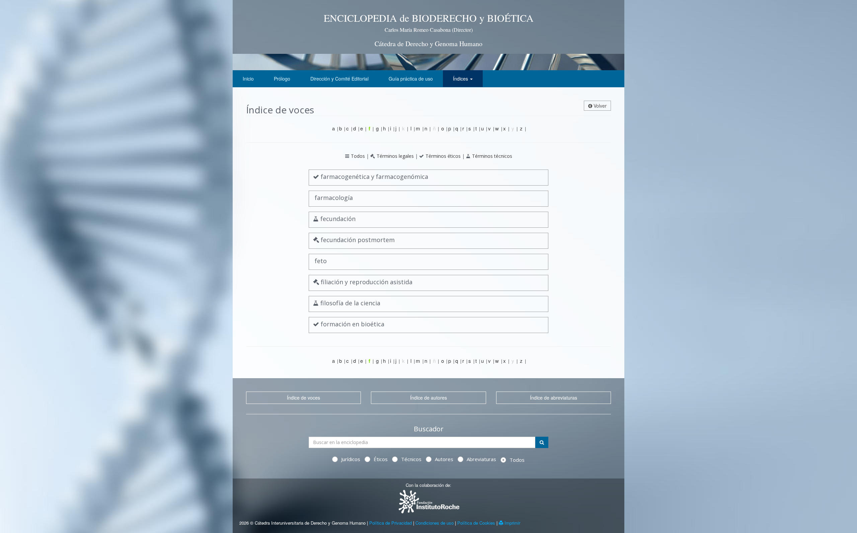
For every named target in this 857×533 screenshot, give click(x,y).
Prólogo (282, 78)
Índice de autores (428, 397)
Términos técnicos (492, 156)
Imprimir (511, 523)
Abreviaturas (481, 459)
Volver (599, 105)
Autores (444, 459)
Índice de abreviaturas (553, 397)
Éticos (381, 459)
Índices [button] (461, 78)
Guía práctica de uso (411, 78)
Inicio (248, 78)
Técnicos (411, 459)
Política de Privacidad (390, 523)
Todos (358, 156)
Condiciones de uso (434, 523)
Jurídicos (350, 459)
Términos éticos (443, 156)
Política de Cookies (476, 523)
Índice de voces (303, 397)
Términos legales (395, 156)
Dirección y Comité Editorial (339, 78)
